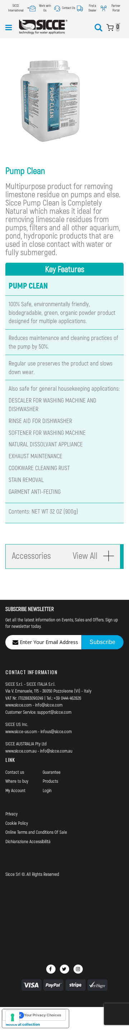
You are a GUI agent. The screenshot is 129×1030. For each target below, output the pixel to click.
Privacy (11, 814)
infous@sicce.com (56, 731)
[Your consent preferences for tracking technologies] (12, 1017)
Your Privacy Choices (42, 1015)
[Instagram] (78, 969)
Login (47, 790)
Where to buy (16, 781)
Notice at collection (23, 1024)
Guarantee (52, 772)
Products (50, 781)
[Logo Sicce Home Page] (43, 27)
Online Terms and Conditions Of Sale (36, 832)
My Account (15, 790)
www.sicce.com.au (21, 751)
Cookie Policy (16, 823)
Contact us (14, 772)
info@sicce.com (48, 705)
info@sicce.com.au (56, 751)
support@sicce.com (54, 712)
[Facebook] (51, 969)
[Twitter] (64, 969)
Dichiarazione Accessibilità (28, 841)
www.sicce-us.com (21, 731)
